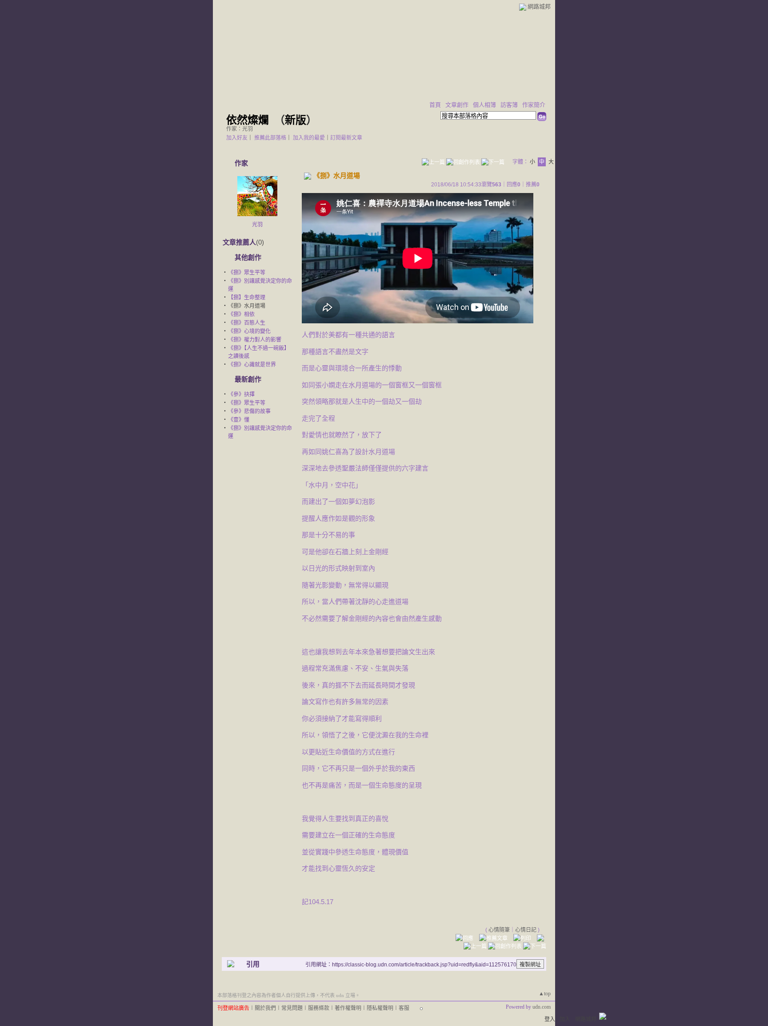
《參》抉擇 (241, 394)
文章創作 (456, 104)
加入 (565, 1019)
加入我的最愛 (309, 138)
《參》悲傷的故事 (249, 411)
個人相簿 (484, 104)
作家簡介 (533, 104)
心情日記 (525, 930)
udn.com (541, 1007)
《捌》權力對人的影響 (254, 340)
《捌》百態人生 (246, 323)
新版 (295, 120)
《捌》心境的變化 (249, 331)
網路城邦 (539, 6)
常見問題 (292, 1008)
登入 (549, 1019)
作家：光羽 (239, 129)
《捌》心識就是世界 (252, 365)
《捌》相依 (241, 314)
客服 (404, 1008)
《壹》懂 (238, 420)
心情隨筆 (499, 930)
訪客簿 (509, 104)
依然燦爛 (247, 120)
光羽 (257, 224)
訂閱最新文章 (346, 138)
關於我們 (265, 1008)
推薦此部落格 (270, 138)
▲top (545, 993)
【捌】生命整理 (246, 297)
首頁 (435, 104)
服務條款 (318, 1008)
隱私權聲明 (380, 1008)
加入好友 (237, 138)
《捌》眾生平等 (246, 273)
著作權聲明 (348, 1008)
